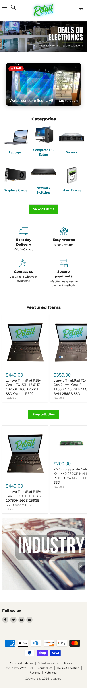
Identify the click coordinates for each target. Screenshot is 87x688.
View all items (43, 209)
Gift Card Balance (21, 663)
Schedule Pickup (48, 663)
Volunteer (51, 673)
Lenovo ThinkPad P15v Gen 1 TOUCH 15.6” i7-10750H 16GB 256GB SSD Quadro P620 (23, 387)
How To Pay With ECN (18, 668)
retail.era (11, 397)
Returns (35, 673)
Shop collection (43, 414)
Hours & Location (68, 668)
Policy (68, 663)
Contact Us (45, 668)
